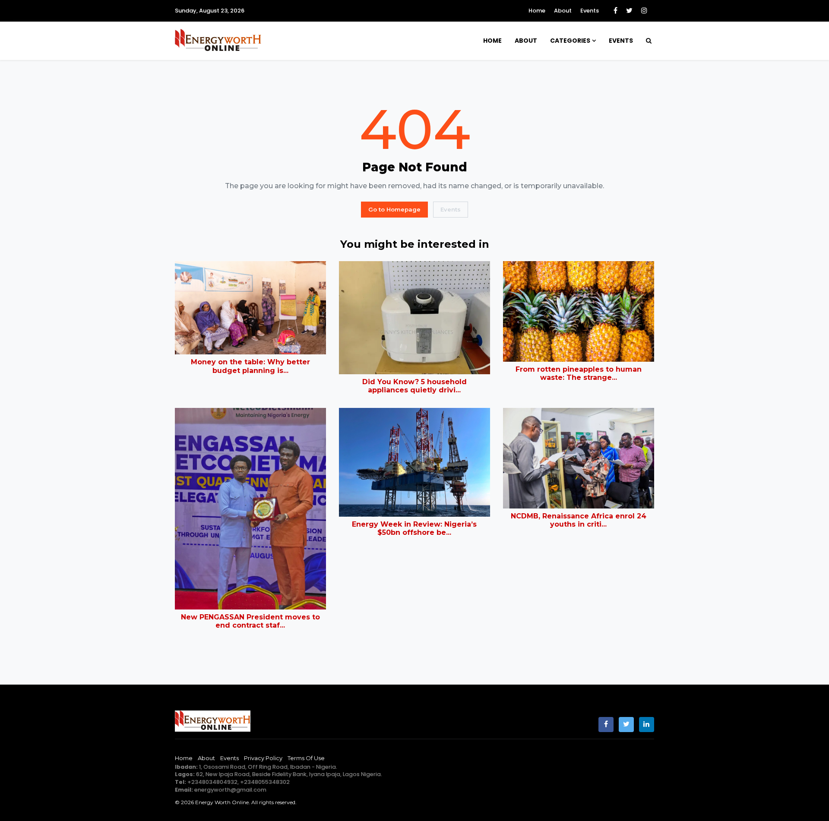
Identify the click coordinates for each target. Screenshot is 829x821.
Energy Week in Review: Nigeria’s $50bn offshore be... (414, 528)
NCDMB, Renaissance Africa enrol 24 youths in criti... (578, 520)
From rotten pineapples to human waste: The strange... (579, 373)
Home (536, 10)
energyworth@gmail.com (230, 789)
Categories (570, 40)
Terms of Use (306, 758)
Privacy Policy (263, 758)
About (563, 10)
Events (589, 10)
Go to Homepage (394, 209)
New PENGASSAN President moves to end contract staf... (250, 621)
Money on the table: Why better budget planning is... (250, 366)
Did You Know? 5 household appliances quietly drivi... (414, 386)
